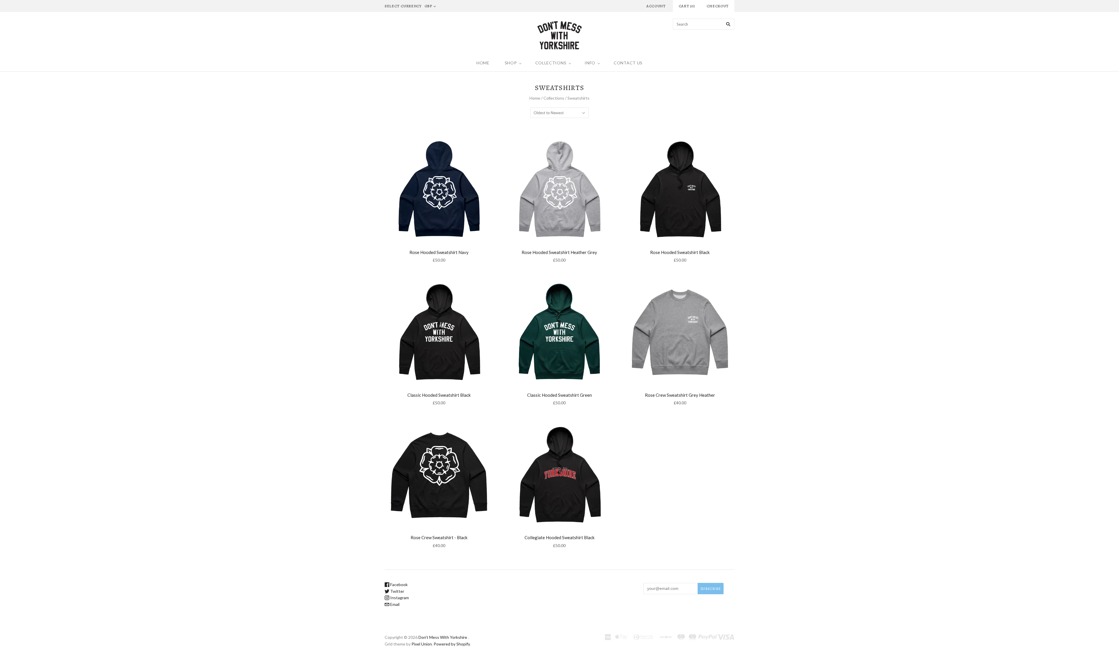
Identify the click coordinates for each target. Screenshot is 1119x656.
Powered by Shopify (452, 643)
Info (590, 62)
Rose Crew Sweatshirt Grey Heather (680, 395)
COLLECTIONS (550, 62)
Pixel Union (421, 643)
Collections (553, 98)
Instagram (399, 597)
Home (483, 62)
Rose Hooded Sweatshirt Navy (439, 252)
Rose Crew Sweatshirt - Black (439, 537)
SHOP (511, 62)
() (687, 5)
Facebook (398, 584)
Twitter (396, 591)
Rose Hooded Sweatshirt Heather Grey (559, 252)
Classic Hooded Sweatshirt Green (559, 395)
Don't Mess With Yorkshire (442, 637)
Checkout (718, 5)
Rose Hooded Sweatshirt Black (680, 252)
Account (656, 5)
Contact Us (628, 62)
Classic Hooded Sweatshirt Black (439, 395)
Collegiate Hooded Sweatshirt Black (559, 537)
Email (394, 604)
